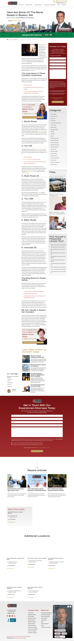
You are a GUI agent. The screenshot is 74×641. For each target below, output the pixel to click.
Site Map (28, 636)
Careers (42, 625)
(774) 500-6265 (11, 565)
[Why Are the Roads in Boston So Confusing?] (26, 368)
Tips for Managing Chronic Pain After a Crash (38, 385)
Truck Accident (53, 160)
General (52, 136)
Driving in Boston (42, 44)
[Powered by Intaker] (64, 638)
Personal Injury (53, 149)
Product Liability (54, 153)
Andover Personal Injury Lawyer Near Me (58, 250)
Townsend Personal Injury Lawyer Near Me (58, 272)
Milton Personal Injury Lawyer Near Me (58, 267)
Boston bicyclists (41, 131)
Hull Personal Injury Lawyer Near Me (58, 247)
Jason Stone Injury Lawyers (20, 638)
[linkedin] (12, 616)
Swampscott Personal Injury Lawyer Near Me (57, 260)
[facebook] (7, 616)
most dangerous (39, 149)
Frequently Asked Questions (46, 612)
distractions (43, 305)
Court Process (53, 125)
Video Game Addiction (32, 630)
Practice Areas (29, 4)
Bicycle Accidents (31, 620)
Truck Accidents (31, 616)
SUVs (24, 134)
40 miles (39, 192)
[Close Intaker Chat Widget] (70, 606)
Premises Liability (54, 151)
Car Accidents (30, 612)
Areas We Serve (38, 4)
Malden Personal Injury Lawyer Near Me (58, 244)
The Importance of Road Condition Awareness (13, 377)
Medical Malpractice (55, 140)
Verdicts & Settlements (45, 616)
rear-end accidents (31, 171)
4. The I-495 (9, 384)
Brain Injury (53, 118)
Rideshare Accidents (32, 614)
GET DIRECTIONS (11, 522)
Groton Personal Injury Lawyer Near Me (58, 269)
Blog (10, 39)
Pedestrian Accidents (32, 621)
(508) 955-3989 (32, 564)
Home (7, 39)
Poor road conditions (28, 159)
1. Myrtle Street (9, 379)
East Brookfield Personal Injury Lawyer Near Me (58, 257)
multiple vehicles (25, 173)
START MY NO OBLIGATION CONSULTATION (33, 117)
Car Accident (14, 39)
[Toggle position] (68, 606)
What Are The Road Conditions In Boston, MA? (37, 356)
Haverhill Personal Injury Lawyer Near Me (58, 264)
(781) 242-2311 (52, 565)
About (42, 621)
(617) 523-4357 (12, 519)
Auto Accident (53, 114)
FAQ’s (58, 4)
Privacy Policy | (23, 636)
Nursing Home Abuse (55, 144)
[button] (14, 20)
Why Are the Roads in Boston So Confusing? (38, 365)
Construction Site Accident (56, 122)
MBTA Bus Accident (54, 138)
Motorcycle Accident (55, 142)
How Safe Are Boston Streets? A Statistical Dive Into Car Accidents (37, 375)
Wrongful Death (54, 164)
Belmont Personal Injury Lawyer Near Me (58, 253)
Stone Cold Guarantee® (45, 614)
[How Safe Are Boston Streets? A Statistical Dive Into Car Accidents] (26, 376)
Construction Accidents (32, 627)
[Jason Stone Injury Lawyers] (12, 3)
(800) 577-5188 (61, 1)
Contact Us (63, 4)
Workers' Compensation (55, 162)
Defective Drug (53, 127)
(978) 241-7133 (11, 594)
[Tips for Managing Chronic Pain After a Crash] (26, 388)
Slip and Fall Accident (55, 157)
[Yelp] (14, 616)
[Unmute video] (55, 606)
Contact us (33, 324)
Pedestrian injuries (28, 91)
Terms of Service (40, 447)
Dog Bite (52, 131)
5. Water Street (9, 386)
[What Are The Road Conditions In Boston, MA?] (26, 359)
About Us (21, 4)
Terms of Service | (16, 636)
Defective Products (54, 129)
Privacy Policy (47, 447)
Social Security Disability (32, 629)
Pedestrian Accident (54, 146)
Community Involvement (49, 4)
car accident (32, 70)
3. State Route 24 (10, 382)
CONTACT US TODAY (12, 25)
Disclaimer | (9, 636)
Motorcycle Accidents (32, 618)
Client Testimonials (44, 623)
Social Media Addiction (32, 632)
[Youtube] (10, 616)
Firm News (53, 133)
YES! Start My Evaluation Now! (58, 101)
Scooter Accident (54, 155)
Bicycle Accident (54, 116)
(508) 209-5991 (32, 594)
